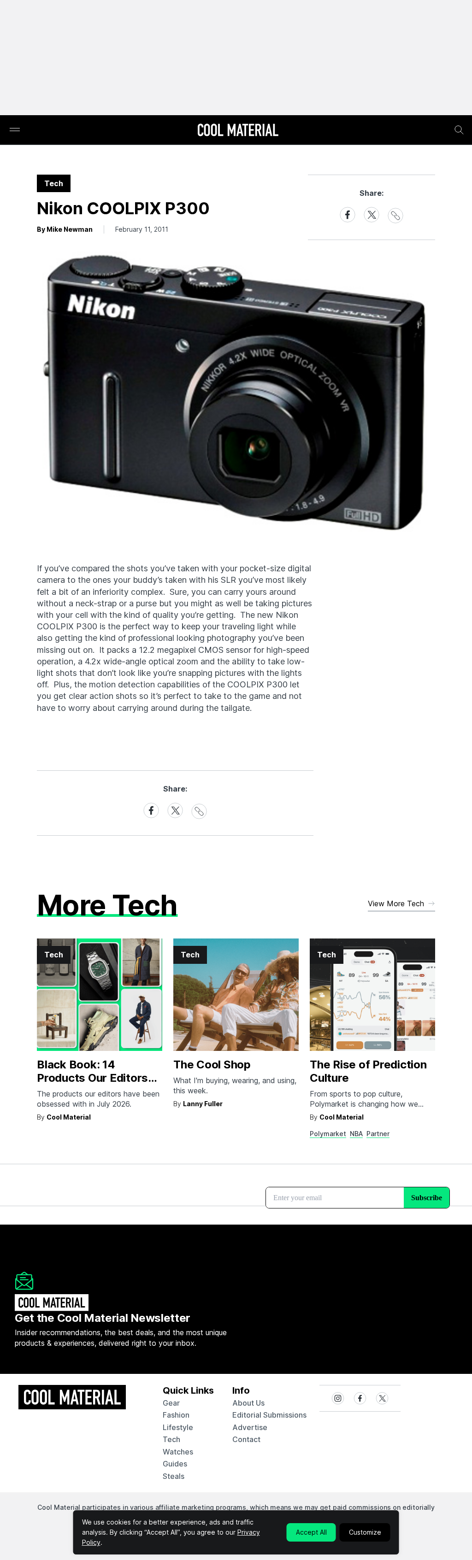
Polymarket (328, 1134)
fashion (176, 1414)
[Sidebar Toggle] (14, 130)
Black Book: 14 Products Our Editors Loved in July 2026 (92, 1078)
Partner (377, 1134)
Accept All (311, 1532)
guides (175, 1463)
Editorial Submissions (269, 1414)
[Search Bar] (459, 129)
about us (248, 1403)
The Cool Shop (212, 1064)
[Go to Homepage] (238, 131)
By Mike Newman (65, 229)
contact (246, 1439)
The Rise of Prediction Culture (368, 1071)
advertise (249, 1427)
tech (171, 1439)
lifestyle (178, 1427)
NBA (356, 1134)
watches (178, 1451)
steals (173, 1476)
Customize (365, 1532)
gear (171, 1403)
